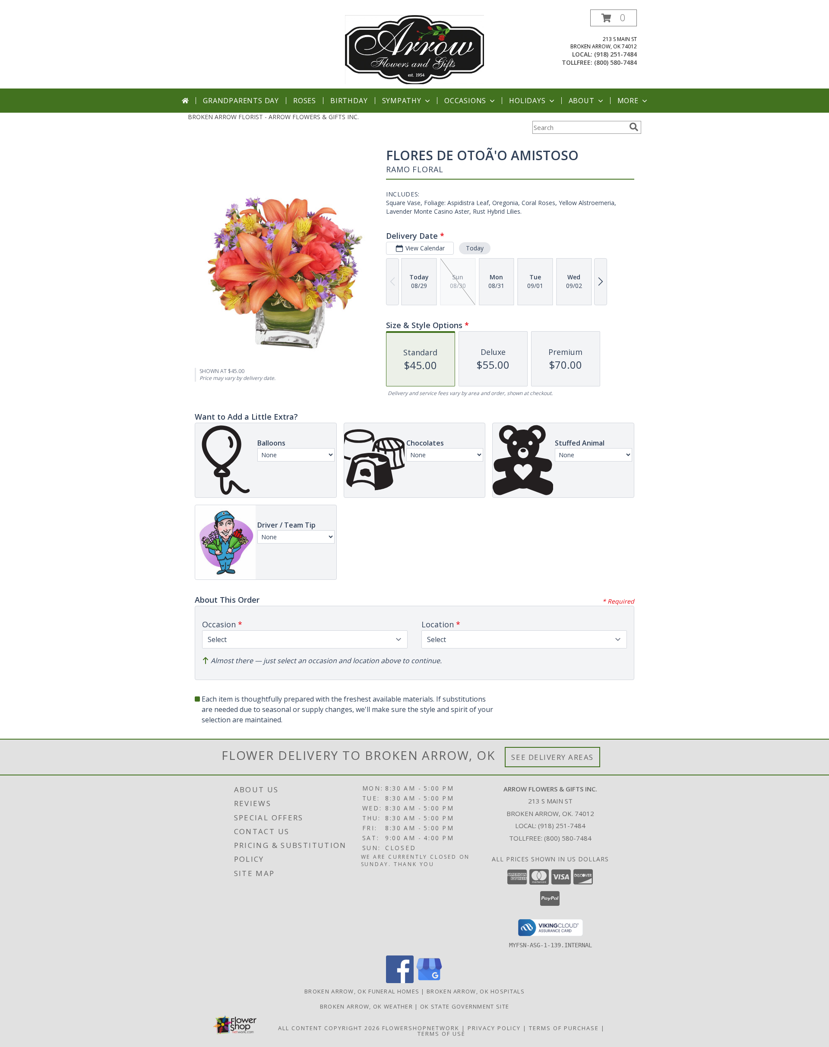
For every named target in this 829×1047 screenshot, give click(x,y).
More (628, 100)
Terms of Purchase (564, 1028)
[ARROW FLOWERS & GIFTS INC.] (414, 49)
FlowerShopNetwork (420, 1028)
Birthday (348, 100)
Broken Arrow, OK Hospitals (476, 991)
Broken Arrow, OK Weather (366, 1006)
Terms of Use (441, 1034)
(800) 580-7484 (615, 62)
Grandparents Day (241, 100)
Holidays (527, 100)
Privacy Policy (494, 1028)
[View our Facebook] (400, 981)
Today (475, 248)
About (582, 100)
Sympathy (401, 100)
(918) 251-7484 (615, 54)
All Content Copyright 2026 (329, 1028)
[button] (613, 17)
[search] (634, 127)
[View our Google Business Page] (429, 981)
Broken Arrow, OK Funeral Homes (361, 991)
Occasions (465, 100)
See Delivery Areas (552, 757)
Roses (304, 100)
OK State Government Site (464, 1006)
